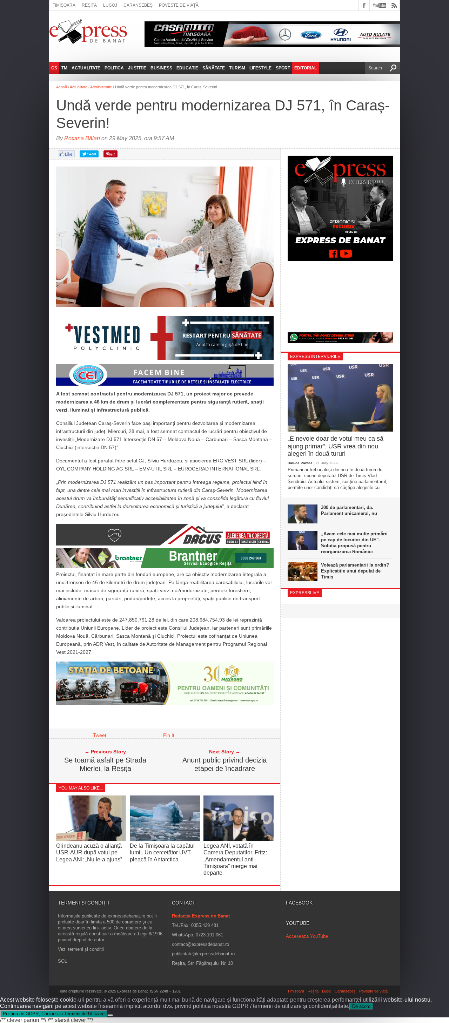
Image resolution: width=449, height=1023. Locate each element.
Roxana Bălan (82, 138)
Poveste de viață (179, 5)
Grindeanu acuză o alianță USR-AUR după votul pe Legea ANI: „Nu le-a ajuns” (89, 852)
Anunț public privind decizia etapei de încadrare (224, 764)
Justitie (137, 68)
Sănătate (213, 68)
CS (54, 68)
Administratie (101, 87)
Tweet (99, 735)
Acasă (61, 87)
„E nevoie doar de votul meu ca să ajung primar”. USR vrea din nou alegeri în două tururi (335, 446)
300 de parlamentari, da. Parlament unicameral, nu (349, 510)
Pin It (168, 735)
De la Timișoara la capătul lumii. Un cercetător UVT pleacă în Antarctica (162, 852)
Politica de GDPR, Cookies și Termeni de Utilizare (54, 1013)
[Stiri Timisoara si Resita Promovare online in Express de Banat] (165, 703)
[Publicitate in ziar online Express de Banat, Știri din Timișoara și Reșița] (165, 385)
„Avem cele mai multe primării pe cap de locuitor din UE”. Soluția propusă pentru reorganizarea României (354, 542)
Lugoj (110, 5)
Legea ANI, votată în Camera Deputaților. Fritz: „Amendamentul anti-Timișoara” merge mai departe (235, 859)
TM (64, 68)
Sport (283, 68)
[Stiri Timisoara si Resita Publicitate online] (165, 544)
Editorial (305, 68)
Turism (237, 68)
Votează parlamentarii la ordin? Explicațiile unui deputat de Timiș (355, 571)
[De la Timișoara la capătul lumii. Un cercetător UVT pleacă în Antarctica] (165, 839)
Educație (187, 68)
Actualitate (86, 68)
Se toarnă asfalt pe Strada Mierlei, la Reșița (105, 764)
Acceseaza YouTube (307, 936)
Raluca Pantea (300, 463)
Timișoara (64, 5)
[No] (110, 1015)
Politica (114, 68)
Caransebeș (138, 5)
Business (161, 68)
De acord (361, 1006)
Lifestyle (260, 68)
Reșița (89, 5)
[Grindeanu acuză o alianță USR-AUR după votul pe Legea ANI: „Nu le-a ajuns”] (91, 839)
